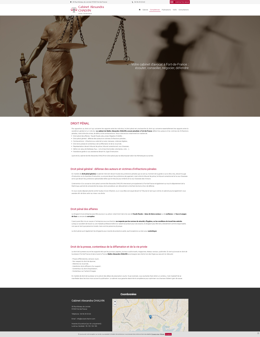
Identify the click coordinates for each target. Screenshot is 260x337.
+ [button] (115, 301)
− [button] (115, 304)
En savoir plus (155, 334)
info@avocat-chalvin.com (86, 319)
